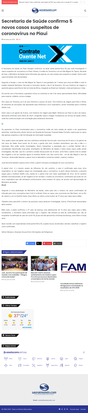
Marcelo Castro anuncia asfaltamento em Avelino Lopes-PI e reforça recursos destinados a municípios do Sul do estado (44, 276)
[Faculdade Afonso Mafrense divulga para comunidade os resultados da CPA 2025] (73, 269)
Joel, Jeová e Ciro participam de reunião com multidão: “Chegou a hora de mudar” (14, 275)
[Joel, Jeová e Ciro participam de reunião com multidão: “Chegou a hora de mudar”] (15, 263)
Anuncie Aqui (74, 409)
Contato (83, 409)
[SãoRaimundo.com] (44, 10)
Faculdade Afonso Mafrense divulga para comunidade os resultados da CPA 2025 (71, 286)
